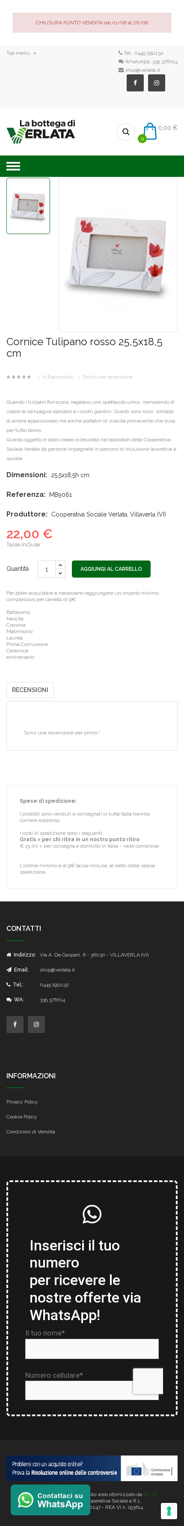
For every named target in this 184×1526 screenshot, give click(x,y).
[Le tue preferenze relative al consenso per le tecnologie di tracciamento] (169, 1511)
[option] (28, 206)
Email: (21, 970)
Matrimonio (19, 631)
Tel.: (18, 985)
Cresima (16, 625)
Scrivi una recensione (108, 377)
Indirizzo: (24, 955)
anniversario (20, 657)
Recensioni (30, 690)
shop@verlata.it (142, 70)
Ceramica (17, 651)
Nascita (15, 619)
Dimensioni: (26, 475)
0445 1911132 (148, 53)
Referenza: (25, 494)
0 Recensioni (58, 377)
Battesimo (18, 612)
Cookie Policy (21, 1117)
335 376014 (165, 62)
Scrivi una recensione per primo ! (62, 733)
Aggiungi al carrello (111, 569)
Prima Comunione (27, 644)
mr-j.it (150, 1494)
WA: (18, 1000)
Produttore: (26, 514)
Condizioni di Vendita (30, 1132)
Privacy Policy (22, 1102)
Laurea (14, 638)
